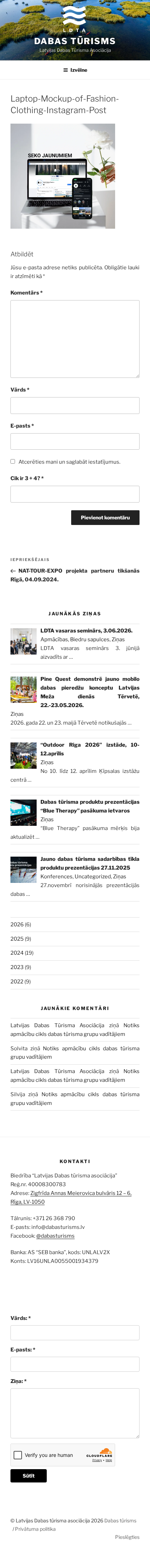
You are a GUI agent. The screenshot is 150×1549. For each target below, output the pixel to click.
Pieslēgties (127, 1537)
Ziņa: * (18, 1381)
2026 (17, 924)
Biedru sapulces (90, 639)
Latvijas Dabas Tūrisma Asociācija (57, 1025)
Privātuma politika (35, 1529)
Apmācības (54, 639)
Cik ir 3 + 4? (27, 478)
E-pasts (22, 426)
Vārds (19, 390)
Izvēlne (78, 70)
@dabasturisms (55, 1236)
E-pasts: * (22, 1350)
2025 (17, 939)
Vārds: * (20, 1318)
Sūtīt (29, 1476)
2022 (16, 982)
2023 (17, 967)
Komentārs (26, 293)
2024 (17, 953)
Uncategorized (93, 876)
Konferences (56, 876)
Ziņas (118, 639)
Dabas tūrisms (75, 41)
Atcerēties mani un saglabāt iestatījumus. (69, 462)
